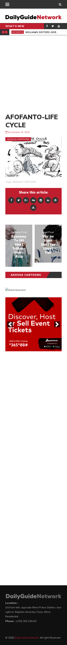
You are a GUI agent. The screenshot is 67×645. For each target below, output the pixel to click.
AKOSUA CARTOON (24, 181)
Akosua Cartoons (18, 139)
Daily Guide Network (27, 637)
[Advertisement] (33, 74)
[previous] (10, 324)
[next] (57, 324)
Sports (17, 32)
